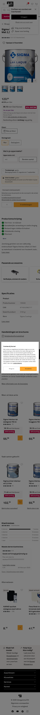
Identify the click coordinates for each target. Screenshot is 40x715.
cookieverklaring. (17, 363)
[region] (20, 357)
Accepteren (28, 368)
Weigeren (11, 368)
